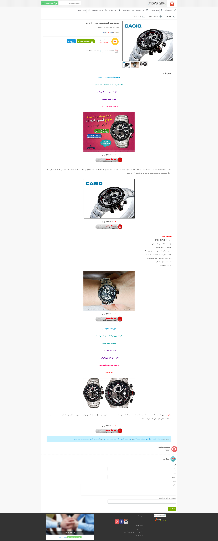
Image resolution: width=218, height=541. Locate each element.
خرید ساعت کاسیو (157, 439)
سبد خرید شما (49, 3)
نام (175, 464)
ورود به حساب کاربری (74, 537)
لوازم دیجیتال (140, 10)
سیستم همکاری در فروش (81, 439)
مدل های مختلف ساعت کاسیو (142, 439)
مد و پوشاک (112, 10)
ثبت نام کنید (62, 537)
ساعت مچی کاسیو (95, 439)
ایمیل (174, 472)
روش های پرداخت (138, 535)
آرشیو (167, 450)
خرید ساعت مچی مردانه (109, 439)
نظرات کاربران (137, 16)
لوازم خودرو (126, 10)
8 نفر (69, 41)
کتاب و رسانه (82, 10)
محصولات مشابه (153, 16)
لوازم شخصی (155, 10)
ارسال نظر (172, 508)
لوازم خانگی (168, 10)
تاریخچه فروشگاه (138, 529)
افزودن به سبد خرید (84, 41)
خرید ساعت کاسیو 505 (125, 439)
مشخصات (168, 16)
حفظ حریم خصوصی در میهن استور (133, 532)
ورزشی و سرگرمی (97, 10)
